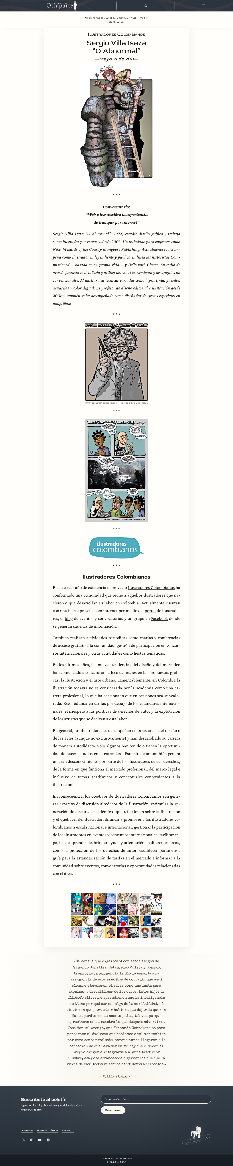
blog (69, 618)
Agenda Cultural (117, 17)
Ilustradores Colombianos (151, 587)
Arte (134, 17)
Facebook (159, 618)
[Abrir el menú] (204, 5)
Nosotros (27, 1130)
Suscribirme (113, 1110)
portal (150, 610)
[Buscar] (146, 6)
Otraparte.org (94, 17)
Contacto (68, 1130)
